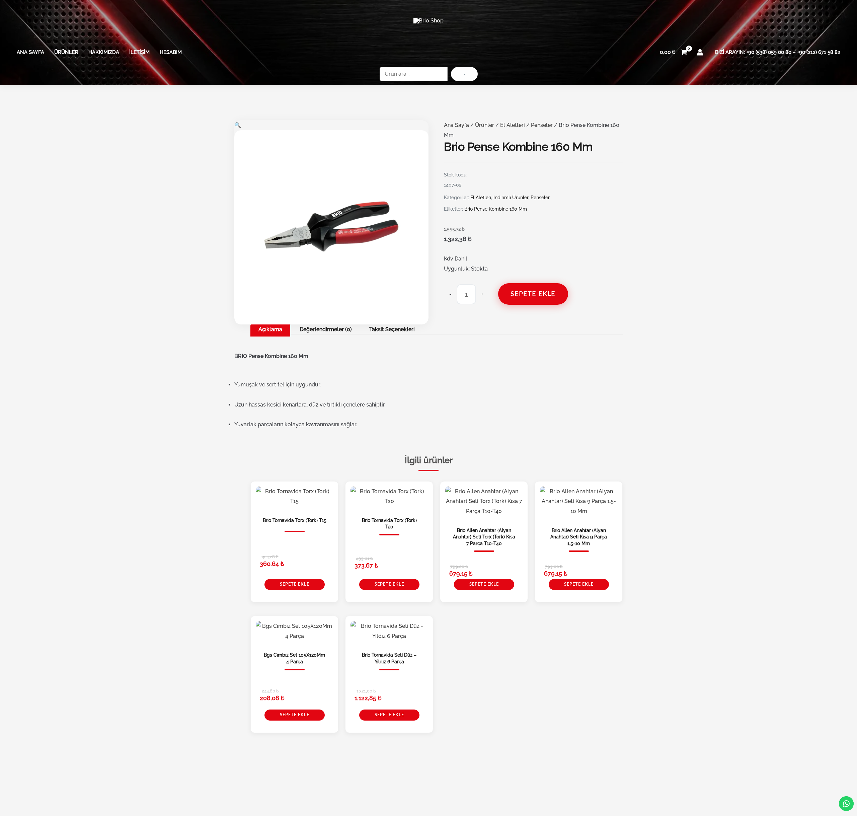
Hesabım (171, 52)
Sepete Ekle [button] (294, 584)
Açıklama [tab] (270, 329)
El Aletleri (512, 125)
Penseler (542, 125)
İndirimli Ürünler (510, 197)
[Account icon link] (700, 52)
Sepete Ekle (533, 294)
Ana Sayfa (30, 52)
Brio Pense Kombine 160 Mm (495, 209)
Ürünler (66, 52)
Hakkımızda (103, 52)
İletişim (139, 52)
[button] (237, 125)
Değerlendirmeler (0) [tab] (326, 329)
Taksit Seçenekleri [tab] (392, 329)
